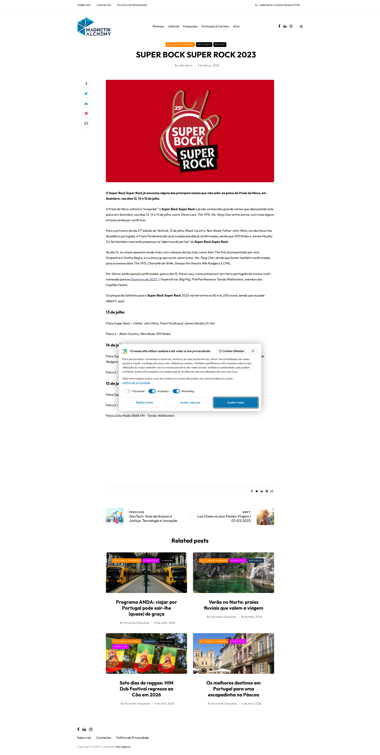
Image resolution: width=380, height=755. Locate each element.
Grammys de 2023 (143, 279)
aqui (121, 301)
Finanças (158, 26)
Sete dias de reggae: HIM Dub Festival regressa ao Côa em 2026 (147, 689)
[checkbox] (133, 391)
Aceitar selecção (190, 402)
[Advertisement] (190, 451)
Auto (236, 26)
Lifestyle (173, 26)
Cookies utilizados (233, 351)
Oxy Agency (123, 746)
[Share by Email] (86, 123)
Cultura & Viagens (180, 44)
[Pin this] (86, 113)
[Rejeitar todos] (253, 350)
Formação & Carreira (215, 26)
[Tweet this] (86, 94)
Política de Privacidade (132, 5)
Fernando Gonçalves (136, 622)
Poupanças (190, 26)
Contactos (104, 5)
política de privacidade (136, 382)
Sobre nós (84, 5)
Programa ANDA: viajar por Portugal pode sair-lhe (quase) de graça (146, 608)
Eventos (150, 641)
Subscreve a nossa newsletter (279, 5)
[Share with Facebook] (86, 84)
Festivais (204, 44)
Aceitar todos (235, 402)
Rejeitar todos (144, 402)
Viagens (167, 560)
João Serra (185, 65)
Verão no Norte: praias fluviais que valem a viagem (233, 605)
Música (220, 44)
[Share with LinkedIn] (86, 104)
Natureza (255, 560)
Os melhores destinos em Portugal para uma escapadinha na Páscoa (233, 689)
